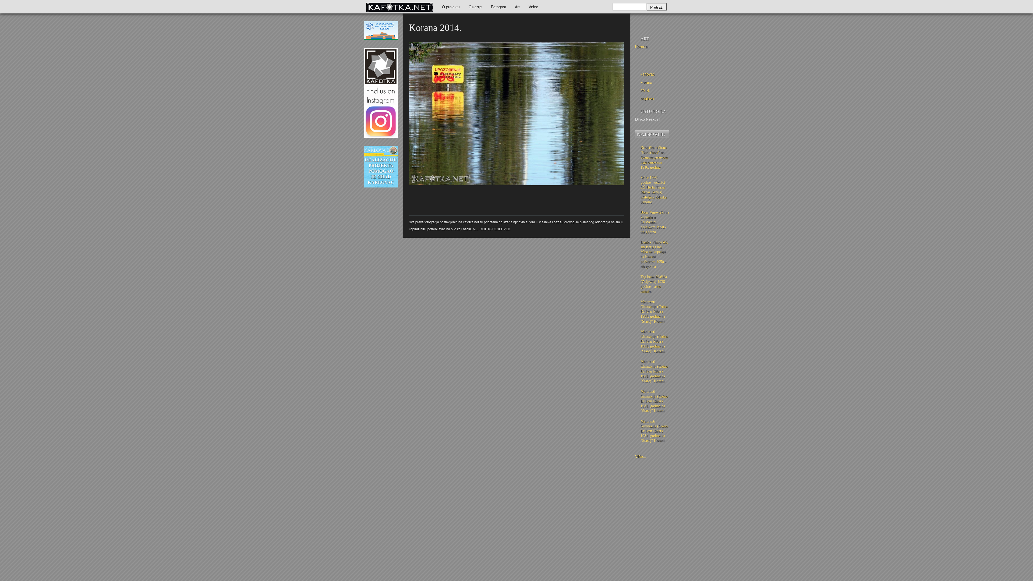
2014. (645, 90)
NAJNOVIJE (651, 134)
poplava (647, 98)
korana (646, 82)
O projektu (451, 6)
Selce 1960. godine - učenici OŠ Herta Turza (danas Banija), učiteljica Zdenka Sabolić (654, 190)
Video (533, 6)
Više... (640, 456)
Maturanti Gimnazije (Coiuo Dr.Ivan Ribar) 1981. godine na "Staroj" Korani (654, 312)
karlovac (648, 74)
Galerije (475, 6)
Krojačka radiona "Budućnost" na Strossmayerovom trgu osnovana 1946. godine (654, 157)
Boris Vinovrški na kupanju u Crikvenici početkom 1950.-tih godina (655, 222)
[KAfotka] (399, 6)
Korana (641, 46)
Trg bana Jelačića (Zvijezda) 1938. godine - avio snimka (654, 284)
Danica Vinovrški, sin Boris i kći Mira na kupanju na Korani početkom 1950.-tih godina (654, 254)
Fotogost (498, 6)
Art (517, 6)
